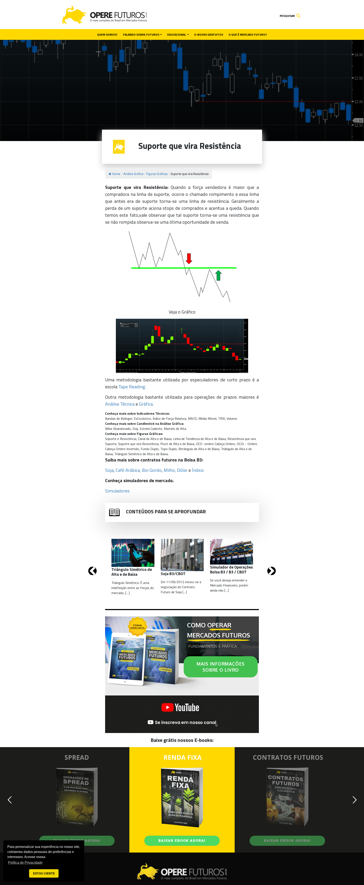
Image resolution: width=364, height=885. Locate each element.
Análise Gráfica (171, 423)
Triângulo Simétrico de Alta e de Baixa (141, 453)
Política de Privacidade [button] (25, 862)
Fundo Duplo (150, 448)
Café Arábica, (128, 470)
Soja (109, 470)
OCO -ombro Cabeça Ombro (215, 443)
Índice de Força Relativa (169, 418)
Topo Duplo (168, 448)
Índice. (198, 470)
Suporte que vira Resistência (138, 443)
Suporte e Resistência (120, 438)
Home (116, 174)
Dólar (182, 470)
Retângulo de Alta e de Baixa (198, 448)
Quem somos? (107, 34)
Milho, (170, 470)
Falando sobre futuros (141, 34)
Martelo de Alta (175, 428)
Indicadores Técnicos (153, 413)
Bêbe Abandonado (118, 428)
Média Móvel (207, 418)
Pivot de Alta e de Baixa (177, 443)
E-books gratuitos (208, 34)
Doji (135, 428)
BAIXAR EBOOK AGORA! (182, 840)
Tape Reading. (132, 386)
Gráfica (146, 404)
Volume (232, 418)
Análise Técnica (120, 404)
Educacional (177, 34)
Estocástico (142, 418)
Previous (92, 571)
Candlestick (145, 423)
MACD (192, 418)
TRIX (221, 418)
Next (271, 571)
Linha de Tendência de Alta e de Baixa (199, 438)
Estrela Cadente (151, 428)
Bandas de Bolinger (118, 418)
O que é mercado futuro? (248, 34)
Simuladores (117, 490)
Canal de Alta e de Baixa (154, 438)
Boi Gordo (152, 470)
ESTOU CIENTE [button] (44, 873)
